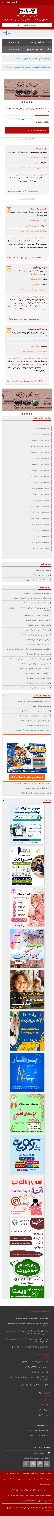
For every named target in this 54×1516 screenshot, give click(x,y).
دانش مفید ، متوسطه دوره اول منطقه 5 (36, 711)
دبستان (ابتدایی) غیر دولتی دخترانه (33, 231)
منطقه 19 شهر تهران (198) (40, 542)
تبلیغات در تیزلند (42, 1415)
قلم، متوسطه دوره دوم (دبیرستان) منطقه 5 (35, 715)
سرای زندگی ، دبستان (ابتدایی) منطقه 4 (36, 634)
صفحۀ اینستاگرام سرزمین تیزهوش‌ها (28, 67)
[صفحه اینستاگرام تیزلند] (33, 1466)
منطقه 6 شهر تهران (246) (41, 464)
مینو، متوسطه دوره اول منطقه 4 (38, 654)
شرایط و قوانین (43, 1409)
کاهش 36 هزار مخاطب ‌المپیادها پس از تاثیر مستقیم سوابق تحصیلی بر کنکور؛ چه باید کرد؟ (27, 1332)
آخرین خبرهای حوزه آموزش (39, 1311)
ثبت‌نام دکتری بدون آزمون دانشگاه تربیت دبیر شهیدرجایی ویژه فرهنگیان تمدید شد (26, 1340)
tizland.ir (48, 1510)
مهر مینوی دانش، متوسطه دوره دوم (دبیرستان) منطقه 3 (30, 659)
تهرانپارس (35, 284)
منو (4, 33)
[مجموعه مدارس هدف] (27, 989)
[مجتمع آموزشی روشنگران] (27, 1031)
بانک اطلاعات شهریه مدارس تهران (38, 579)
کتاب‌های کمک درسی (29, 1500)
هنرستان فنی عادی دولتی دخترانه (34, 168)
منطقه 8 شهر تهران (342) (40, 476)
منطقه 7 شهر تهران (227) (40, 470)
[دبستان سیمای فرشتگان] (27, 948)
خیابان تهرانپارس (32, 225)
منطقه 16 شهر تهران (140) (41, 524)
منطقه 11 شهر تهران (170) (41, 494)
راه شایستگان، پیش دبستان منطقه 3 (37, 788)
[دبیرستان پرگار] (27, 1072)
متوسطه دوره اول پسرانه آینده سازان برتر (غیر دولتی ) (28, 358)
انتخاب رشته (30, 1495)
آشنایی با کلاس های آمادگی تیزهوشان (35, 1361)
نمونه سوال (25, 1473)
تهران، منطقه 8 (35, 157)
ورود (14, 2)
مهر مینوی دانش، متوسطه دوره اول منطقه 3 (34, 668)
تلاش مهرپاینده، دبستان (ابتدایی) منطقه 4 (35, 793)
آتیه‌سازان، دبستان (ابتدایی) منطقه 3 (37, 620)
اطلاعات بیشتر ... (12, 42)
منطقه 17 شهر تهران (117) (41, 530)
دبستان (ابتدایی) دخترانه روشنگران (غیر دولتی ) (30, 296)
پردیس (36, 162)
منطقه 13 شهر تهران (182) (40, 506)
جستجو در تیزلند (29, 25)
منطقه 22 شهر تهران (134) (40, 548)
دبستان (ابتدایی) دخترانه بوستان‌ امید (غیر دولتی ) (29, 238)
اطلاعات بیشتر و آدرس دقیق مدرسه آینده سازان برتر (25, 381)
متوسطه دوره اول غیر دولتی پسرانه (33, 351)
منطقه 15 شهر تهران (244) (40, 518)
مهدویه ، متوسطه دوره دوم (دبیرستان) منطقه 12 (33, 730)
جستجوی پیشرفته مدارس (37, 130)
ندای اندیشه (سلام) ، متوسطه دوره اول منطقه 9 (33, 701)
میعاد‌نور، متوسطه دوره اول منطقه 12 (37, 593)
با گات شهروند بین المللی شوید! (38, 49)
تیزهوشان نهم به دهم (43, 1495)
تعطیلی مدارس (8, 1478)
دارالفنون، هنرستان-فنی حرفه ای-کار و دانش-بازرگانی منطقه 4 (28, 649)
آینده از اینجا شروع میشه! (40, 42)
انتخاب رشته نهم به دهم (15, 1495)
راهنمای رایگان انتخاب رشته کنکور (33, 58)
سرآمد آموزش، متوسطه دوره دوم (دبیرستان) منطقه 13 (31, 598)
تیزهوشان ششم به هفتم (19, 1489)
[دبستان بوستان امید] (27, 1113)
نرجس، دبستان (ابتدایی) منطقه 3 (38, 639)
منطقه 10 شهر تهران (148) (40, 488)
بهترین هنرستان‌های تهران (40, 575)
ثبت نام (5, 2)
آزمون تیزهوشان (36, 1489)
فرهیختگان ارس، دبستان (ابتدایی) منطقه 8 (34, 630)
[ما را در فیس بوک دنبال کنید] (26, 1466)
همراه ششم (35, 1473)
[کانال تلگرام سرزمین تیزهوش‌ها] (47, 1466)
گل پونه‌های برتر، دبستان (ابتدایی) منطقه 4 (34, 720)
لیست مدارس (33, 1478)
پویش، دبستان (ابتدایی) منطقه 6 (38, 644)
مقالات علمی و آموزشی (41, 1354)
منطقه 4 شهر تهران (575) (40, 452)
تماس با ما (44, 1404)
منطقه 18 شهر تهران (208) (40, 536)
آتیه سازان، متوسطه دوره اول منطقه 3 (36, 615)
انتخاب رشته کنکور (44, 1500)
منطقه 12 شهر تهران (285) (40, 500)
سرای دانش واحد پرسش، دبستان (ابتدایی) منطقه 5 (31, 783)
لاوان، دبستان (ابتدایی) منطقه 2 (38, 683)
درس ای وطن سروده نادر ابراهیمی (36, 1366)
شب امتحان (48, 1489)
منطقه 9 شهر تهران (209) (41, 482)
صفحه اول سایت (46, 1473)
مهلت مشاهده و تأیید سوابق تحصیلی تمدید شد (31, 1318)
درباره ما (45, 1399)
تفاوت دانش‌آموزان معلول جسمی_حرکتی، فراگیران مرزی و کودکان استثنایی (28, 1378)
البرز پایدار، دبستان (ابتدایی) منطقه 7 (37, 603)
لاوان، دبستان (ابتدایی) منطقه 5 (38, 678)
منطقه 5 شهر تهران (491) (41, 458)
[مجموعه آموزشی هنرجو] (27, 1237)
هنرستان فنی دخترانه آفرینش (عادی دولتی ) (31, 174)
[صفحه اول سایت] (28, 11)
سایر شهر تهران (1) (43, 428)
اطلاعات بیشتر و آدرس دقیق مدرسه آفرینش (22, 191)
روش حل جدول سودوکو (40, 1371)
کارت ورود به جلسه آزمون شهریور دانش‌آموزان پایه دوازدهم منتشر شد (28, 1324)
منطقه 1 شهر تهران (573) (40, 434)
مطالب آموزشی (21, 1478)
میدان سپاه (35, 346)
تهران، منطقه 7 (35, 341)
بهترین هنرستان (45, 1478)
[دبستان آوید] (27, 1154)
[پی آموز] (27, 89)
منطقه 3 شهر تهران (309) (40, 446)
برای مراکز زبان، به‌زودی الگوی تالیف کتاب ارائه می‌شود (29, 1346)
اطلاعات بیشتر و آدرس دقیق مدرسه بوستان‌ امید (24, 257)
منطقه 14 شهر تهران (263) (40, 512)
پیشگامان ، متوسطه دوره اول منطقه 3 (36, 673)
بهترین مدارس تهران (42, 570)
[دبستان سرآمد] (27, 866)
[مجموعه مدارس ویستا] (27, 1278)
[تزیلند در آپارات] (40, 1466)
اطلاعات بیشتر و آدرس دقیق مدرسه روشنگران (23, 319)
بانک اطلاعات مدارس (30, 119)
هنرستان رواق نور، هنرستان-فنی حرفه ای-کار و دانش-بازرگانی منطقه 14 (29, 609)
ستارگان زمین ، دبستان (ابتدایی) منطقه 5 (35, 687)
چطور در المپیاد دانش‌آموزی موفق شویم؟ (34, 1384)
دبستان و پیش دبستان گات (27, 777)
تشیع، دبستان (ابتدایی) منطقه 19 (38, 725)
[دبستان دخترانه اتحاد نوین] (27, 1196)
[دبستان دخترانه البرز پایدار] (27, 907)
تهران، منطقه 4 (35, 220)
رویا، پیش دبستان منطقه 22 (40, 706)
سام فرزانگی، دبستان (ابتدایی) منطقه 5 (36, 663)
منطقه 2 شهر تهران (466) (41, 440)
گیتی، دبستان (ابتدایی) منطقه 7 (38, 625)
